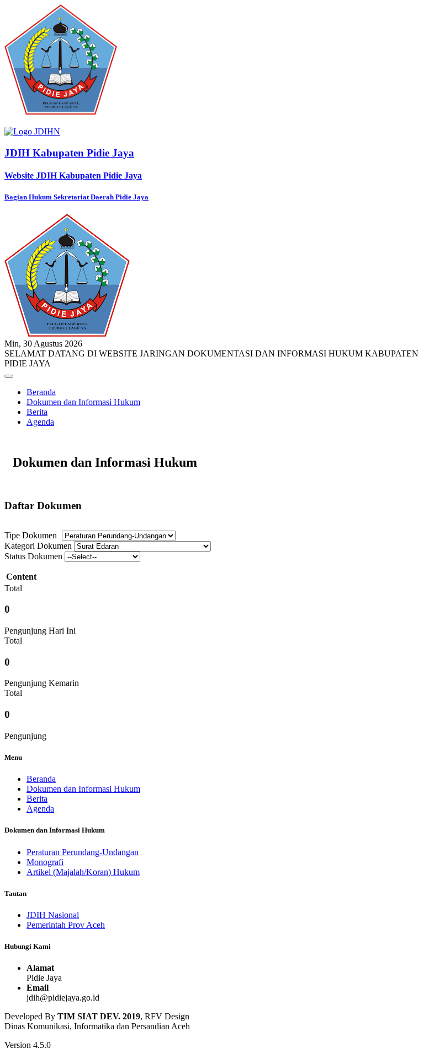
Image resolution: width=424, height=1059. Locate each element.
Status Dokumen (33, 556)
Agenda (40, 421)
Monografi (44, 862)
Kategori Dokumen (38, 545)
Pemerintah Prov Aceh (65, 925)
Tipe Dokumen (30, 535)
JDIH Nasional (52, 915)
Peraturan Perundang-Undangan (82, 852)
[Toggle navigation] (8, 376)
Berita (36, 412)
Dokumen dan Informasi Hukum (83, 402)
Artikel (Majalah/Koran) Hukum (83, 872)
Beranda (41, 392)
